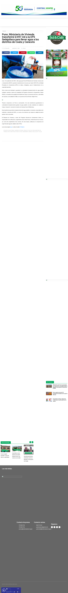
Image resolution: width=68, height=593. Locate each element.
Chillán (30, 130)
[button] (2, 22)
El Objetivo (22, 127)
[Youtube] (57, 527)
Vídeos (7, 450)
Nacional (4, 31)
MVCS (9, 131)
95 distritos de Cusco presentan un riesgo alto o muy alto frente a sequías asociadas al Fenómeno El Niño (60, 386)
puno (21, 131)
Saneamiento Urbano (27, 131)
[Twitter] (54, 527)
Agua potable (11, 130)
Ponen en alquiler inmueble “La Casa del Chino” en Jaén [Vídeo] (5, 456)
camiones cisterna (19, 130)
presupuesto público (15, 131)
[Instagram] (59, 527)
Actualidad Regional (4, 450)
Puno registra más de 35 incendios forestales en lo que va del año (60, 393)
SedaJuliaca (35, 131)
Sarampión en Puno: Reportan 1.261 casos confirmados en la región (59, 400)
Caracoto (26, 130)
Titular (40, 131)
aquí (11, 127)
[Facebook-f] (52, 527)
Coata (33, 130)
